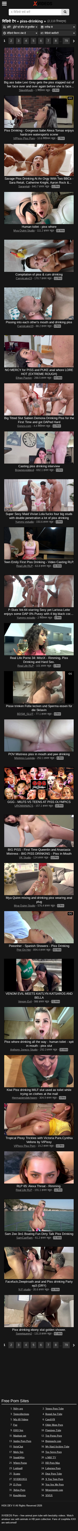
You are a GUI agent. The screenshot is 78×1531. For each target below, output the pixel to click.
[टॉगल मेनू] (4, 3)
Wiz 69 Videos (20, 1419)
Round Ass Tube (53, 1414)
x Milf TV (50, 1457)
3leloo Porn (19, 1490)
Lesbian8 (17, 1468)
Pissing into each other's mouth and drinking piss (39, 322)
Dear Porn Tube (53, 1473)
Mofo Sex (18, 1452)
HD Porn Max (52, 1463)
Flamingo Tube (53, 1430)
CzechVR (50, 1419)
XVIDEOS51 (20, 1479)
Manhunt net (19, 1435)
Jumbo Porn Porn (22, 1441)
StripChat (18, 1446)
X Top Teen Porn (54, 1479)
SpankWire (18, 1457)
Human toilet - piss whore (39, 226)
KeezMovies (19, 1495)
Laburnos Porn (53, 1468)
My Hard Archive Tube (57, 1446)
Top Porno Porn (53, 1435)
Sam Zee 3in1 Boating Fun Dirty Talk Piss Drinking (39, 1233)
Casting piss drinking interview (39, 466)
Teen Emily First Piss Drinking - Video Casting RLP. (39, 562)
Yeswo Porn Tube (54, 1408)
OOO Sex (18, 1430)
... (60, 40)
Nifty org (18, 1408)
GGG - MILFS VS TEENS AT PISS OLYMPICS (39, 801)
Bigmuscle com (53, 1441)
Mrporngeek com (54, 1490)
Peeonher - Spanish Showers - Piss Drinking (39, 945)
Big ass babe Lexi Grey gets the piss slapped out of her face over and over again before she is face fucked (39, 86)
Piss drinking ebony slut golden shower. (39, 1329)
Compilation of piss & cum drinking (39, 274)
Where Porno (20, 1463)
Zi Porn (17, 1484)
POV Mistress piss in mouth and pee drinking (39, 754)
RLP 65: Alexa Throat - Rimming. (39, 1186)
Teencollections (21, 1414)
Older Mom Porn (54, 1425)
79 (66, 40)
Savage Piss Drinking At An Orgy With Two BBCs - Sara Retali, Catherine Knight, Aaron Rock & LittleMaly (39, 182)
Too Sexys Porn (53, 1452)
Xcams (16, 1473)
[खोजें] (65, 12)
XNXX (49, 1495)
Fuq (15, 1425)
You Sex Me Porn (54, 1484)
